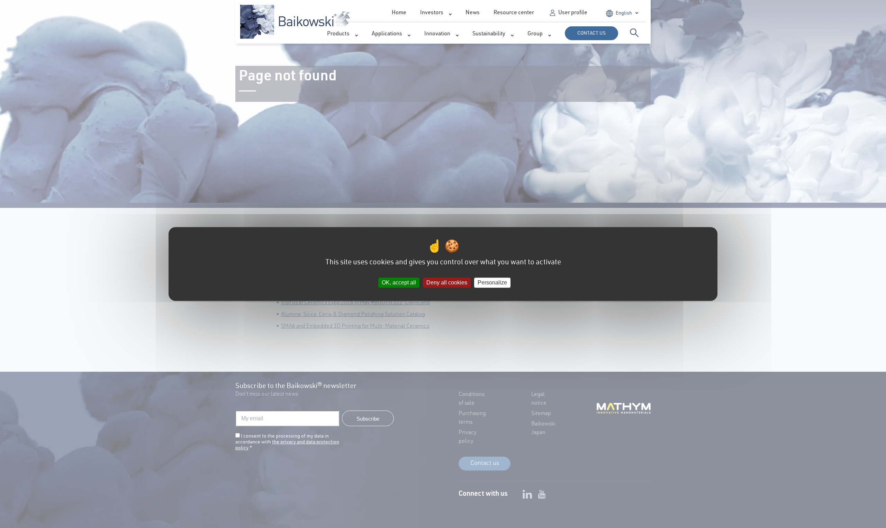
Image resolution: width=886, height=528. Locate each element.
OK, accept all (399, 282)
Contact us (591, 33)
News (472, 13)
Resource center (514, 13)
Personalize (492, 282)
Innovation (437, 34)
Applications (387, 34)
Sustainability (488, 34)
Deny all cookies (446, 282)
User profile (572, 13)
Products (338, 34)
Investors (431, 13)
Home (399, 13)
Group (535, 34)
